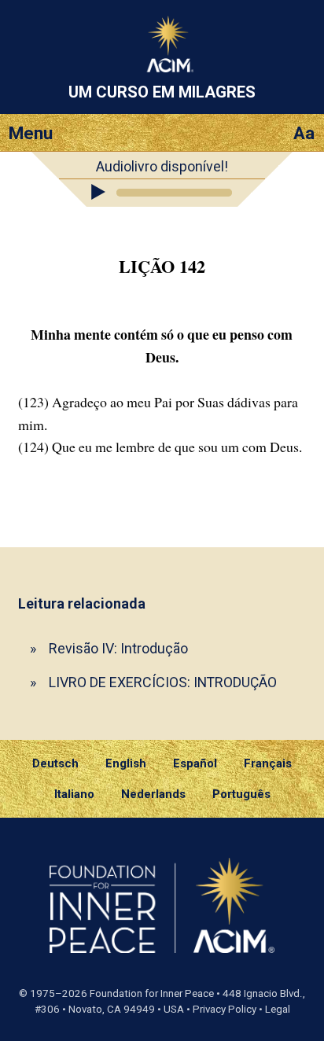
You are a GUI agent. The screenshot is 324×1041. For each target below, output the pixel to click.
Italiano (74, 794)
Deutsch (55, 763)
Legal (277, 1009)
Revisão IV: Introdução (118, 648)
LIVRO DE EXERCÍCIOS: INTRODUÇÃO (163, 682)
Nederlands (153, 794)
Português (241, 794)
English (125, 763)
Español (195, 763)
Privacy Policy (224, 1009)
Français (268, 763)
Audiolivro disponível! (162, 166)
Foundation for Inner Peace (152, 993)
